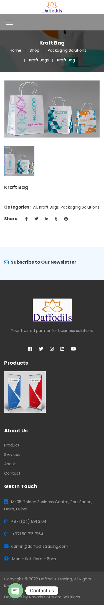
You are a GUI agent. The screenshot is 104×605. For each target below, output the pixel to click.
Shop (34, 50)
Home (15, 50)
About (10, 464)
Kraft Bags (39, 60)
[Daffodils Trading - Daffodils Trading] (52, 6)
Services (12, 454)
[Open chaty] (15, 590)
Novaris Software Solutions (54, 597)
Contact (12, 473)
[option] (52, 109)
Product (11, 445)
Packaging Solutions (67, 50)
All (35, 207)
